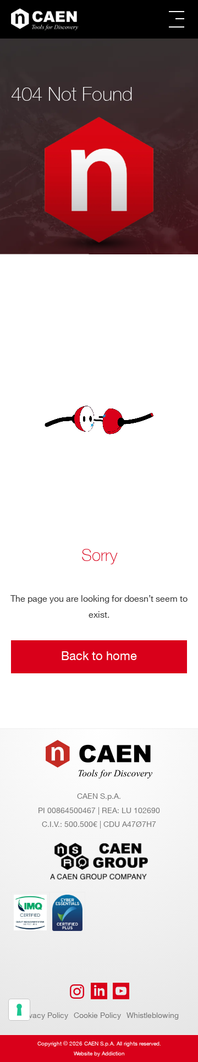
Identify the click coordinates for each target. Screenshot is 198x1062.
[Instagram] (77, 991)
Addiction (113, 1053)
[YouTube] (121, 991)
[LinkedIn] (99, 991)
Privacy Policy (43, 1015)
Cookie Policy (97, 1015)
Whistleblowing (153, 1015)
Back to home (99, 656)
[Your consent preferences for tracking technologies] (19, 1009)
